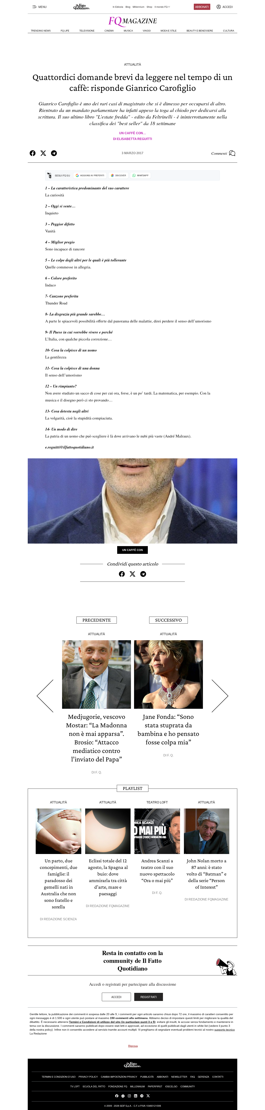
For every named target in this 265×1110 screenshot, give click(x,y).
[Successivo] (220, 696)
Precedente (96, 620)
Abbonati (202, 7)
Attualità (132, 64)
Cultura (228, 30)
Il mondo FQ (161, 6)
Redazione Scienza (60, 919)
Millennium (138, 7)
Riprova (133, 1045)
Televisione (86, 30)
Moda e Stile (169, 30)
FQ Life (65, 30)
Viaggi (147, 30)
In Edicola (118, 7)
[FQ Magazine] (132, 21)
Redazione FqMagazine (110, 906)
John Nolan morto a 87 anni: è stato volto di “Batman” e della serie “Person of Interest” (206, 874)
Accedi (116, 997)
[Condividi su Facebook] (33, 153)
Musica (128, 30)
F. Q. (98, 772)
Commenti (219, 153)
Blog (128, 7)
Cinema (109, 30)
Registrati (148, 997)
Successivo (168, 620)
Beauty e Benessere (200, 30)
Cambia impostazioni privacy (119, 1076)
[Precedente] (45, 696)
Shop (149, 7)
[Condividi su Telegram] (54, 153)
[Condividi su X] (43, 153)
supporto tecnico (224, 1029)
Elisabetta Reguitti (134, 139)
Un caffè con (132, 550)
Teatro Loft (157, 802)
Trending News (41, 30)
